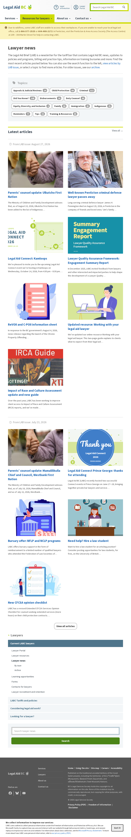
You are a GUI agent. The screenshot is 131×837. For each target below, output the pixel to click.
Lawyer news (18, 660)
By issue (18, 665)
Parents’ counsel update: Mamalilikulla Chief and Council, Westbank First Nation (34, 475)
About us (42, 780)
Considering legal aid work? (25, 708)
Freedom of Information (100, 804)
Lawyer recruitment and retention (28, 691)
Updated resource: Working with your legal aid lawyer (93, 327)
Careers (105, 768)
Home (70, 768)
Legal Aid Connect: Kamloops (27, 258)
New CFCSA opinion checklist (27, 602)
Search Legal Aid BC (103, 7)
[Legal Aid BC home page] (17, 7)
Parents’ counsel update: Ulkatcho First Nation (35, 195)
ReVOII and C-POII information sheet (33, 324)
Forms (15, 681)
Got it (117, 827)
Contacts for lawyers (22, 686)
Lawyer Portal (18, 650)
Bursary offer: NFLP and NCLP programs (34, 541)
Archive (18, 670)
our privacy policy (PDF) (61, 833)
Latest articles (20, 131)
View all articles (65, 626)
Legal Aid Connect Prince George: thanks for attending (95, 473)
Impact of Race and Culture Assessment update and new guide (35, 393)
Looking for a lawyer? (22, 716)
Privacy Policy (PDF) (77, 804)
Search (65, 740)
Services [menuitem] (10, 18)
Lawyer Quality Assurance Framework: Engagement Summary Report (93, 261)
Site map (95, 768)
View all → (117, 130)
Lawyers (42, 774)
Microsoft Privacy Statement (90, 830)
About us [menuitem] (62, 18)
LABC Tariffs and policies (23, 700)
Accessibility (116, 768)
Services (42, 768)
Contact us (43, 786)
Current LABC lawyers (22, 643)
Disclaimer (73, 807)
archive (95, 67)
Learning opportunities (23, 676)
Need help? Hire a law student (88, 541)
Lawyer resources (20, 655)
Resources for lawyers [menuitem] (36, 18)
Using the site (82, 768)
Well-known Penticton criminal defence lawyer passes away (95, 195)
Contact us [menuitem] (82, 18)
